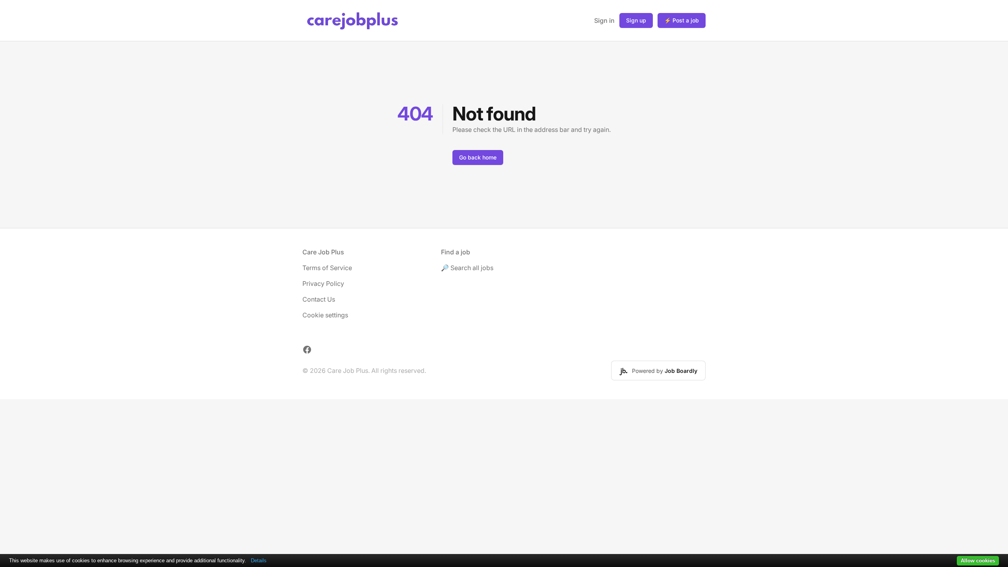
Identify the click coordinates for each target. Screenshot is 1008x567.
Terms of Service (327, 268)
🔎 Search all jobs (467, 268)
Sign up (636, 20)
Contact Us (318, 299)
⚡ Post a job (681, 20)
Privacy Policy (323, 283)
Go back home (478, 157)
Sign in (604, 20)
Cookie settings (325, 315)
